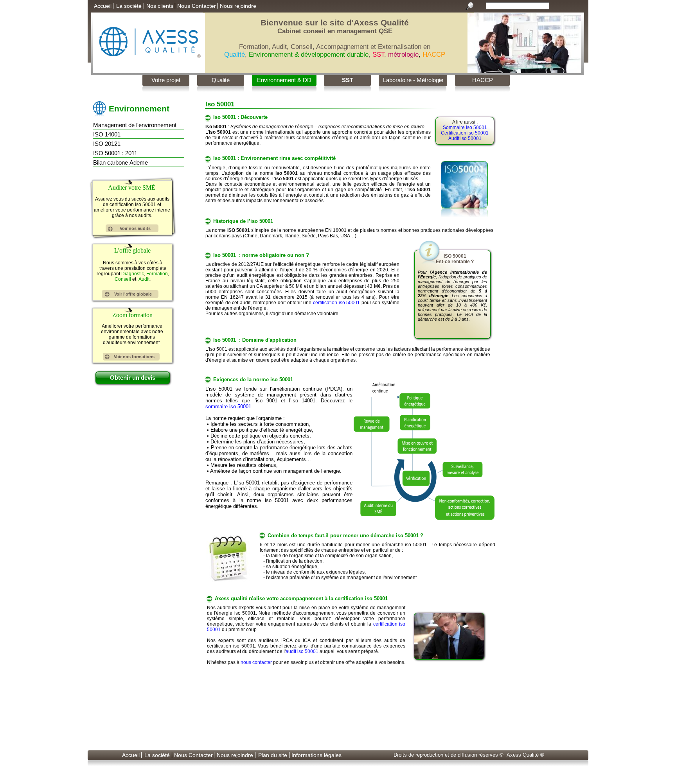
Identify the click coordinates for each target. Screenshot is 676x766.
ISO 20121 (106, 143)
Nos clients (159, 6)
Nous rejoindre (238, 6)
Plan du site (272, 755)
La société (129, 6)
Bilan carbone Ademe (120, 162)
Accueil (102, 6)
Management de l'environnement (134, 125)
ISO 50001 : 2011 (114, 153)
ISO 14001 (106, 134)
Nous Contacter (196, 6)
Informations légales (316, 755)
